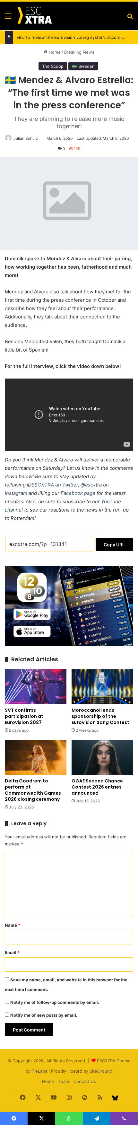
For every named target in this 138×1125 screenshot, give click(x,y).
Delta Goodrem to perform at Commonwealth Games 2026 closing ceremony (33, 790)
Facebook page (78, 493)
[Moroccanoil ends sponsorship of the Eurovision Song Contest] (102, 686)
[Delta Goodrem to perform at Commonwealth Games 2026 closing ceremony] (35, 757)
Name (12, 925)
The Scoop (53, 66)
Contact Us (84, 1081)
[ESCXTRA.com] (34, 15)
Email (12, 952)
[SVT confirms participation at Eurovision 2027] (35, 686)
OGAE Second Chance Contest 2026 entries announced (97, 787)
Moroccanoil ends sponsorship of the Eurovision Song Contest (100, 716)
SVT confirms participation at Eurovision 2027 (24, 716)
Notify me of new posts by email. (43, 1015)
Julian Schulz (25, 138)
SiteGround (101, 1071)
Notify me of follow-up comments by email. (54, 1002)
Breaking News (79, 52)
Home (54, 52)
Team (63, 1081)
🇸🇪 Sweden (83, 66)
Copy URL (114, 544)
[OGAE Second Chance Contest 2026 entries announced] (102, 757)
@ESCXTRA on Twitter (52, 485)
